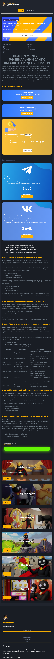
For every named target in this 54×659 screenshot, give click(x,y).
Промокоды (27, 637)
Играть (27, 35)
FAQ (27, 641)
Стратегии (27, 635)
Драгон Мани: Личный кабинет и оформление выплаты (21, 251)
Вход (21, 10)
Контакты (27, 639)
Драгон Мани (27, 630)
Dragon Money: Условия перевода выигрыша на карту (21, 249)
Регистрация (30, 10)
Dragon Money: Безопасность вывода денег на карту (20, 252)
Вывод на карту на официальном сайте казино (19, 245)
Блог (27, 633)
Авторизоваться (27, 97)
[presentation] (4, 39)
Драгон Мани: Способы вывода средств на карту (19, 247)
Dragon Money (9, 622)
